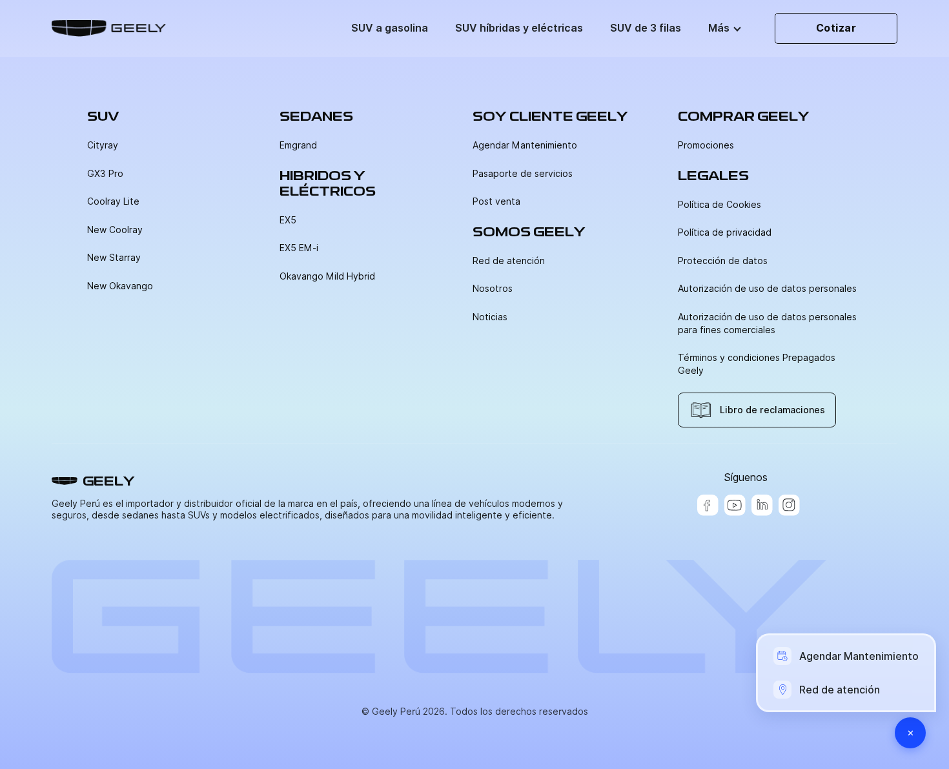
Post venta (496, 201)
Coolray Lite (113, 201)
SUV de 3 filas (645, 28)
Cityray (102, 145)
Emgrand (298, 145)
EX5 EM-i (299, 248)
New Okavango (120, 286)
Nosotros (493, 288)
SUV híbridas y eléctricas (519, 28)
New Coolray (115, 230)
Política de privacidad (724, 232)
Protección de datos (723, 261)
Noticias (490, 317)
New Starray (114, 257)
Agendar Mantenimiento (525, 145)
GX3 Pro (105, 174)
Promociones (706, 145)
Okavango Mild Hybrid (327, 276)
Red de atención (509, 261)
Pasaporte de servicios (523, 174)
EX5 (288, 220)
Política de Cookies (719, 205)
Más (719, 28)
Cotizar (836, 28)
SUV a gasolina (389, 28)
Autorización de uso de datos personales (767, 288)
